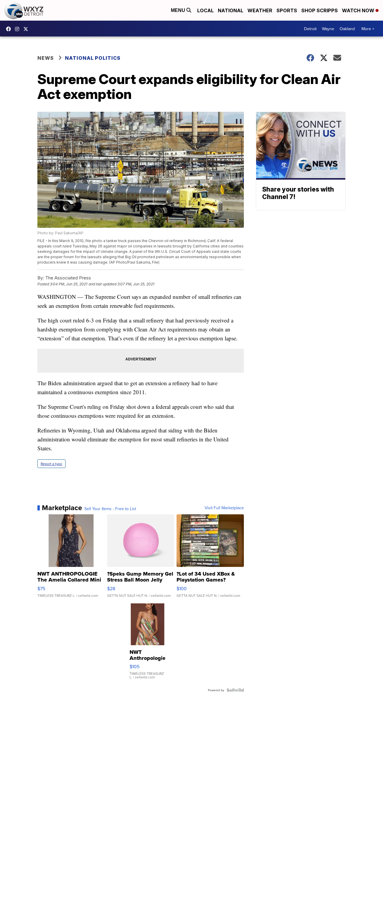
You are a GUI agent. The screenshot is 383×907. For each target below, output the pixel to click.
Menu (178, 10)
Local (205, 10)
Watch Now (359, 10)
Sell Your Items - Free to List (110, 509)
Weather (259, 10)
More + (367, 29)
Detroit (310, 29)
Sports (286, 10)
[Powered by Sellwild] (235, 690)
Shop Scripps (319, 10)
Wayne (328, 29)
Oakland (347, 29)
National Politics (93, 58)
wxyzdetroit (10, 29)
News (45, 58)
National (230, 10)
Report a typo (51, 463)
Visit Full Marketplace (224, 508)
